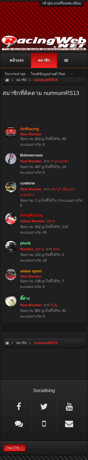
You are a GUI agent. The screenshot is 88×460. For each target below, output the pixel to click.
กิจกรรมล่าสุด (15, 74)
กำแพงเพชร (60, 161)
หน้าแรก (17, 60)
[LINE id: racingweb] (18, 423)
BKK (56, 249)
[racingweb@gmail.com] (69, 423)
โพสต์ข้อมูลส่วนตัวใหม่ (48, 74)
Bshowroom (31, 155)
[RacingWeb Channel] (69, 406)
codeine (27, 183)
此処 (54, 305)
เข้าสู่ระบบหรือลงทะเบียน (61, 3)
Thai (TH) (12, 448)
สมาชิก (44, 60)
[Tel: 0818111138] (43, 423)
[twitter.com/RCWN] (43, 406)
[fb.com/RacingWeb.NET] (18, 406)
